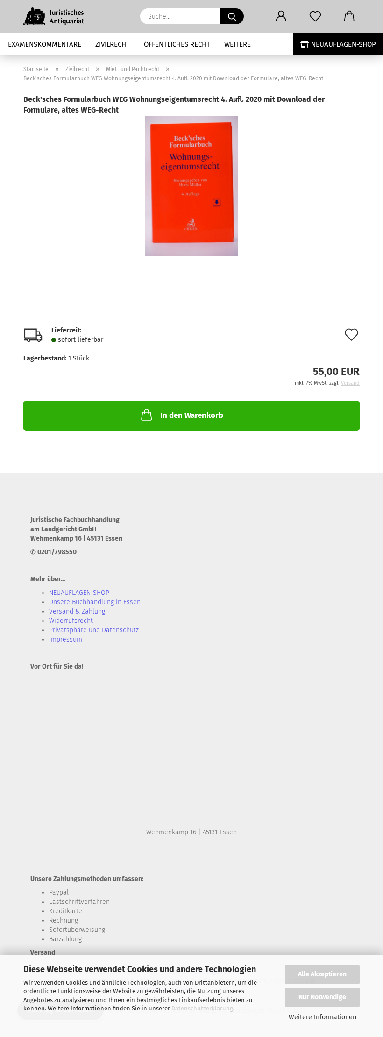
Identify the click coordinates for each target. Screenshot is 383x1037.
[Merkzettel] (315, 16)
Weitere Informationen (322, 1017)
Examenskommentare (44, 44)
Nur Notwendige (322, 997)
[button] (281, 16)
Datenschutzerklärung (202, 1008)
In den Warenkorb (191, 415)
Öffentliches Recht (177, 44)
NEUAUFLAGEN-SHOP (342, 44)
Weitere (237, 44)
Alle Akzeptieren (322, 974)
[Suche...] (232, 16)
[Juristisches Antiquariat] (59, 16)
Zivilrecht (112, 44)
